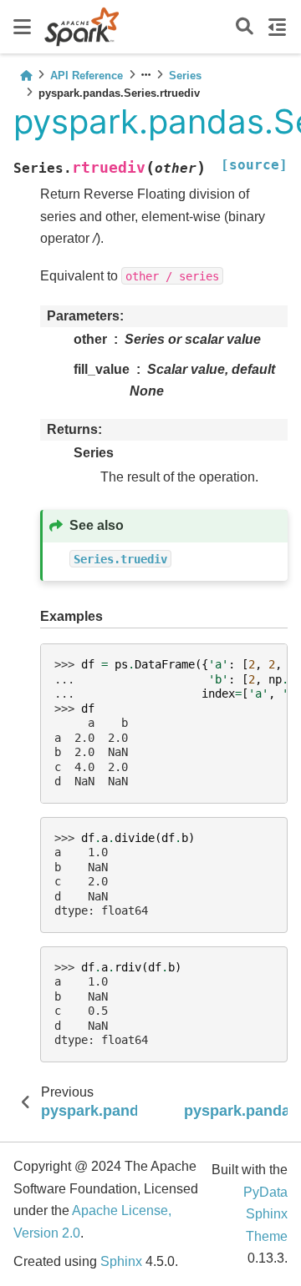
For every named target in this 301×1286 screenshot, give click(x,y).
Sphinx (121, 1261)
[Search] (244, 27)
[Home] (26, 75)
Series (185, 75)
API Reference (86, 75)
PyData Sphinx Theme (265, 1214)
